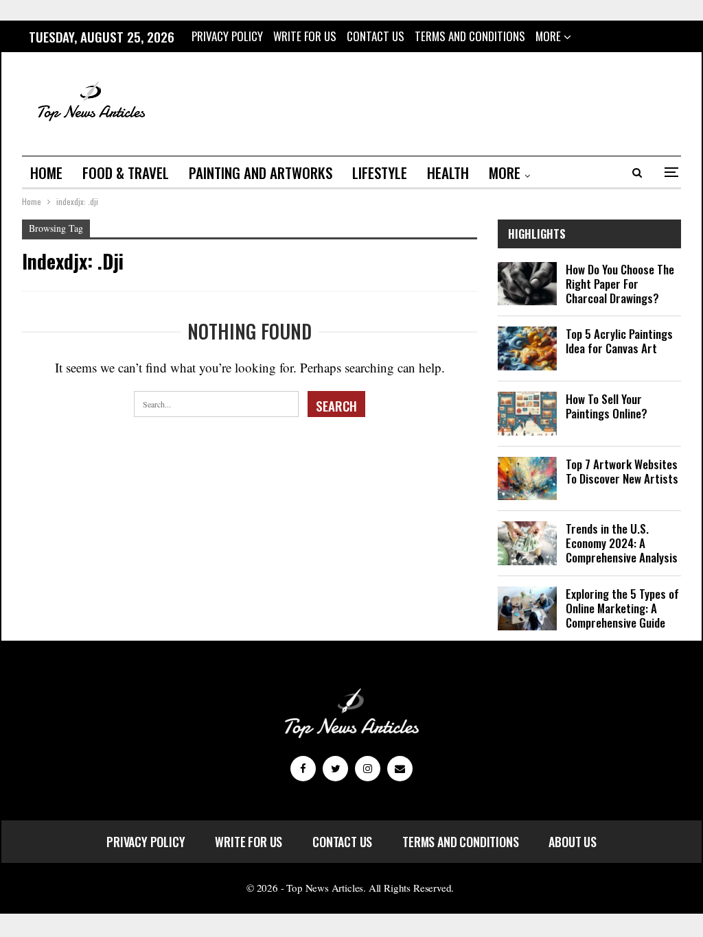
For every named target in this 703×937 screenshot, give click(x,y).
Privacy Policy (227, 36)
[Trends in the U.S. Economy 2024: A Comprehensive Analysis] (527, 543)
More (549, 36)
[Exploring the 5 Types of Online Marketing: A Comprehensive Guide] (527, 608)
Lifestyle (379, 172)
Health (448, 172)
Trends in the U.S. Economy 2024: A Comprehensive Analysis (622, 543)
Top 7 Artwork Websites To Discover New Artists (622, 471)
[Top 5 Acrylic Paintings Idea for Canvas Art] (527, 348)
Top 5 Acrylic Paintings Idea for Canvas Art (619, 341)
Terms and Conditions (470, 36)
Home (46, 172)
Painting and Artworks (260, 172)
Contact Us (375, 36)
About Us (573, 842)
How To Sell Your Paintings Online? (606, 406)
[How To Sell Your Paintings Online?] (527, 414)
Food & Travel (125, 172)
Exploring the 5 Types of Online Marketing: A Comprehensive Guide (622, 608)
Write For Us (304, 36)
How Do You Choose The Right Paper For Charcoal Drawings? (620, 284)
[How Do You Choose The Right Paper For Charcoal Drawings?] (527, 284)
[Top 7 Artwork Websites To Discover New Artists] (527, 479)
